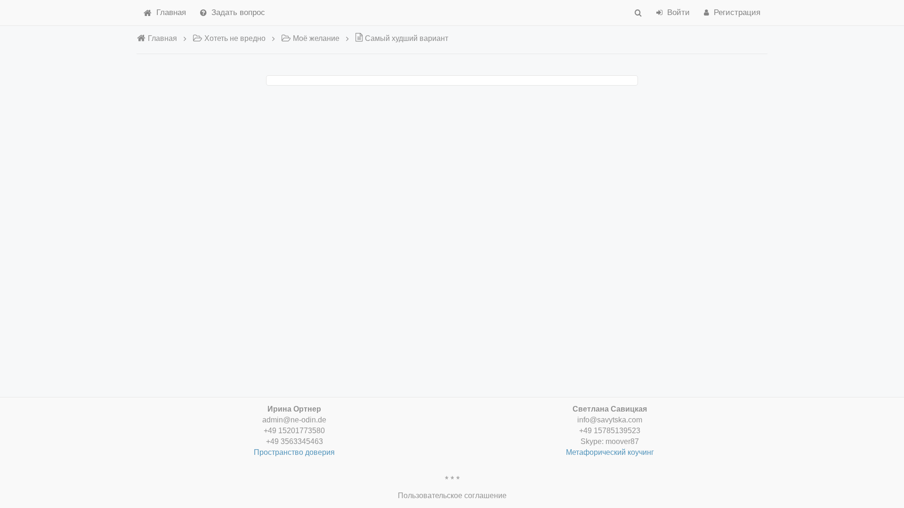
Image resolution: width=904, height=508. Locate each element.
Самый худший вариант (406, 38)
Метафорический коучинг (610, 452)
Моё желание (316, 38)
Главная (171, 12)
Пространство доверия (294, 452)
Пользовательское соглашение (452, 496)
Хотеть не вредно (235, 38)
